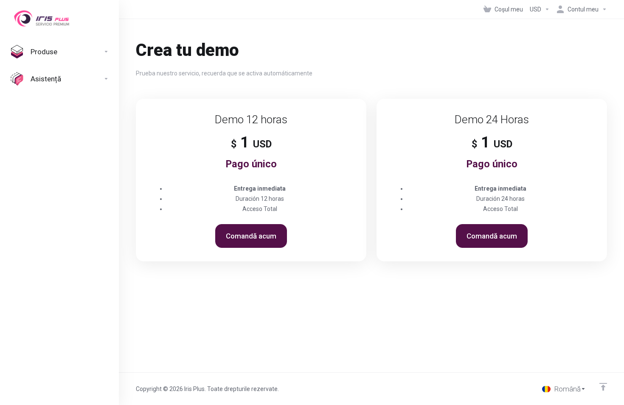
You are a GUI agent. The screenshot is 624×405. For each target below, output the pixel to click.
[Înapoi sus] (603, 387)
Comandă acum (251, 236)
